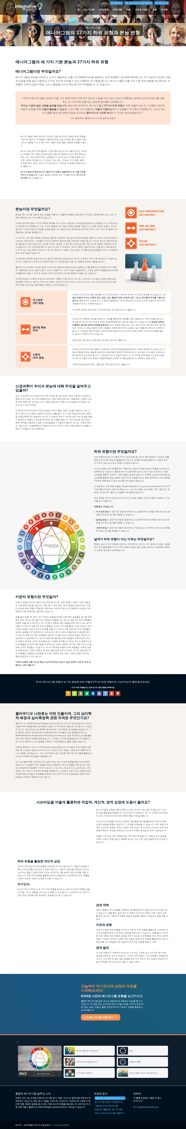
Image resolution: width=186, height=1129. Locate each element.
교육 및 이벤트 (141, 9)
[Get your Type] (40, 1061)
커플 (129, 9)
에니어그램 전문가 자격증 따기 (109, 1102)
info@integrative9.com (147, 1107)
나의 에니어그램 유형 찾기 (99, 1017)
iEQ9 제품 (117, 9)
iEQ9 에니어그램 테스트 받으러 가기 (110, 1098)
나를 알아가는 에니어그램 (106, 1105)
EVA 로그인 (163, 3)
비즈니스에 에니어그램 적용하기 (109, 1113)
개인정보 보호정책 (61, 1125)
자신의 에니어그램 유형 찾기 (140, 3)
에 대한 (164, 9)
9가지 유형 (104, 9)
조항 (155, 9)
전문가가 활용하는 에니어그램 (108, 1109)
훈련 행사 (118, 3)
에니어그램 (89, 9)
